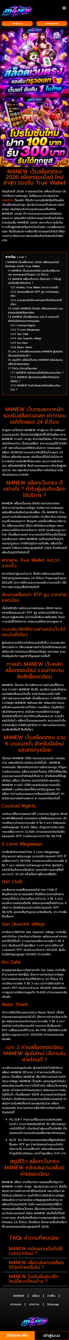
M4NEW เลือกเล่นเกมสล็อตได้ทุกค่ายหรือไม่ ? (36, 1265)
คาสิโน (51, 1296)
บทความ (34, 1304)
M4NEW (7, 200)
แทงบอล (15, 1304)
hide (21, 257)
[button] (64, 8)
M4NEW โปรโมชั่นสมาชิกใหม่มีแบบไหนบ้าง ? (34, 1279)
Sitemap (53, 1304)
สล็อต (36, 1296)
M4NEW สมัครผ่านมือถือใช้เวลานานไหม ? (36, 1251)
